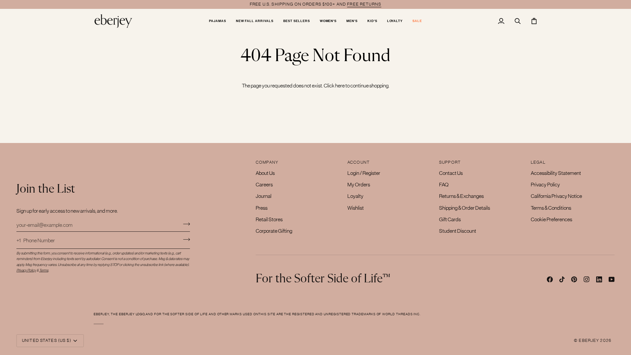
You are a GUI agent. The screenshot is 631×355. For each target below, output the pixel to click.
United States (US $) (46, 340)
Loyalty (355, 196)
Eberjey (589, 340)
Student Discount (457, 231)
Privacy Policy (545, 184)
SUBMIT (186, 239)
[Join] (184, 224)
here (340, 85)
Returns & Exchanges (461, 196)
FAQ (444, 184)
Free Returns (364, 4)
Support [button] (450, 162)
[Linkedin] (599, 279)
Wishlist (355, 208)
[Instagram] (587, 279)
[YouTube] (612, 279)
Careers (264, 184)
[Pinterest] (574, 279)
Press (262, 208)
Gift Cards (450, 219)
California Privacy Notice (556, 196)
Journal (263, 196)
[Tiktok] (562, 279)
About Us (265, 173)
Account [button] (358, 162)
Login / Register (363, 173)
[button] (217, 21)
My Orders (358, 184)
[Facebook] (550, 279)
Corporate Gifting (274, 231)
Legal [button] (538, 162)
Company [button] (267, 162)
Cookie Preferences (551, 219)
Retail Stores (269, 219)
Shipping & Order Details (464, 208)
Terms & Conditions (551, 208)
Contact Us (451, 173)
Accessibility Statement (556, 173)
